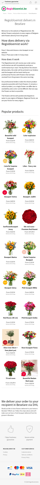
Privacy (5, 455)
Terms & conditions (27, 455)
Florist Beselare (33, 13)
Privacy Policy (25, 457)
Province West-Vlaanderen (20, 13)
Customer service (26, 452)
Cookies (5, 452)
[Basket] (30, 2)
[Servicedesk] (35, 2)
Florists (10, 13)
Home (4, 13)
